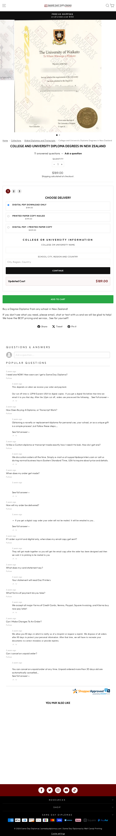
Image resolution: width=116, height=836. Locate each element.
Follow (9, 378)
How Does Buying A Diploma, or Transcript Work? (31, 410)
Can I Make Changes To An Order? (24, 621)
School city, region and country (58, 256)
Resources (57, 800)
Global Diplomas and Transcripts (39, 140)
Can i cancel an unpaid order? (21, 653)
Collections (16, 140)
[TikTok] (75, 790)
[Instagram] (58, 790)
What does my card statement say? (24, 567)
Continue (58, 270)
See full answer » (100, 397)
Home (5, 140)
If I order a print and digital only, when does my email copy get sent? (41, 539)
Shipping (46, 176)
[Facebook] (41, 790)
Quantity (58, 159)
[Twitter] (50, 790)
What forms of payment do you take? (25, 592)
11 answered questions (47, 153)
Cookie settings (58, 833)
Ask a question (73, 153)
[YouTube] (66, 790)
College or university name (58, 245)
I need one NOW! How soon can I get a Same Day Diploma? (37, 374)
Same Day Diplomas (57, 815)
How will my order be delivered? (22, 505)
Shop (57, 807)
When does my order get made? (23, 473)
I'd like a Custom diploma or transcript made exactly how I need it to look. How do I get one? (53, 444)
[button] (13, 401)
